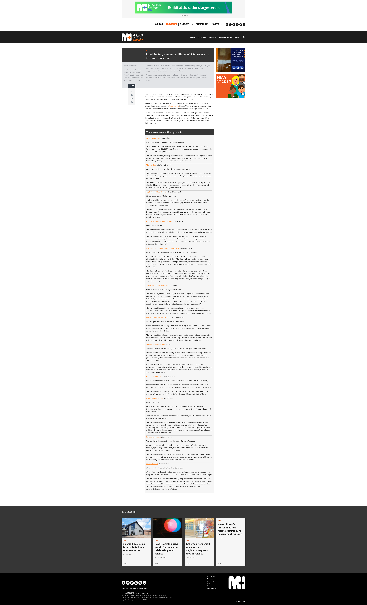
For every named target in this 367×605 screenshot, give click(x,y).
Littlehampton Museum (154, 398)
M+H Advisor (171, 24)
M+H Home (159, 24)
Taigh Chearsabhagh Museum (156, 192)
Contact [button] (216, 24)
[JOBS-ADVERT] (230, 86)
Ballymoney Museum (153, 437)
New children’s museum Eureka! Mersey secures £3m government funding (230, 529)
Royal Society (174, 106)
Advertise (212, 37)
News (146, 500)
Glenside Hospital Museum (156, 344)
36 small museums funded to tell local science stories (134, 547)
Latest (192, 37)
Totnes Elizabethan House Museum (159, 285)
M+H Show (210, 581)
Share (132, 86)
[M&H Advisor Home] (133, 37)
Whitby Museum (152, 464)
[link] (136, 528)
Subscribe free (217, 595)
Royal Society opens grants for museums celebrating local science (166, 548)
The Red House (151, 165)
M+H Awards (211, 579)
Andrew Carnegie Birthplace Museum (159, 221)
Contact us (125, 588)
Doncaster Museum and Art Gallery (158, 317)
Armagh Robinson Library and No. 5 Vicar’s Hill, (163, 248)
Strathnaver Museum (153, 138)
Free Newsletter (225, 37)
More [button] (237, 37)
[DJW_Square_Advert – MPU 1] (230, 60)
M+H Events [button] (185, 24)
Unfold (243, 601)
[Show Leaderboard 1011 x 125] (183, 7)
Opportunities (202, 24)
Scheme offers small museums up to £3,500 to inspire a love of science (198, 548)
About (209, 584)
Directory (202, 37)
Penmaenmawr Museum (154, 376)
